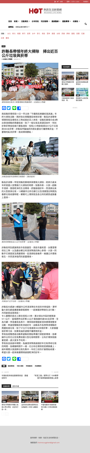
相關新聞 (6, 386)
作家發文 (85, 1)
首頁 (10, 21)
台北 (9, 33)
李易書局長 (29, 366)
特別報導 (44, 21)
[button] (85, 24)
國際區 (11, 27)
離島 (7, 38)
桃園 (19, 33)
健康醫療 (55, 21)
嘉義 (53, 33)
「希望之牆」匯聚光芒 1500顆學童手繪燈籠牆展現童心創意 (45, 377)
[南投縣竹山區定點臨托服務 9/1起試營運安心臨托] (82, 92)
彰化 (38, 33)
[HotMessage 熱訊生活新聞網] (45, 10)
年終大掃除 (20, 366)
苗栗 (28, 33)
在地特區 (35, 21)
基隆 (73, 33)
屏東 (68, 33)
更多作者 (15, 386)
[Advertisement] (75, 120)
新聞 (15, 21)
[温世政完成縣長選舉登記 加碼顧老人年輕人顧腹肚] (30, 397)
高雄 (63, 33)
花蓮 (82, 33)
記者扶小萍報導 (7, 59)
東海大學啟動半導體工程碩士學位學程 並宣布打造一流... (10, 407)
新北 (14, 33)
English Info (22, 27)
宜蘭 (78, 33)
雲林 (48, 33)
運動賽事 (65, 21)
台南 (58, 33)
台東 (2, 38)
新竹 (23, 33)
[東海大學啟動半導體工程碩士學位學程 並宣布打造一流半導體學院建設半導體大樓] (10, 397)
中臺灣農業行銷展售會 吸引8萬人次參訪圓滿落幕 (49, 407)
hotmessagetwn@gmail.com (49, 442)
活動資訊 (24, 21)
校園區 (75, 21)
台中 (33, 33)
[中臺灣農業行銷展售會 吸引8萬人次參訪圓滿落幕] (49, 397)
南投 (43, 33)
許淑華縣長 (38, 366)
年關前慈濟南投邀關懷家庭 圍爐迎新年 (15, 377)
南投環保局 (11, 366)
